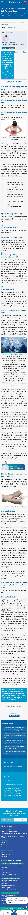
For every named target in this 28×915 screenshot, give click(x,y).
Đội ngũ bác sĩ (4, 844)
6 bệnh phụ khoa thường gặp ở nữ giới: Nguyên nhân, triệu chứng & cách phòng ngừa (15, 735)
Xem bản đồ (4, 867)
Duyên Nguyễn (4, 24)
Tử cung (4, 144)
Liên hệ (2, 852)
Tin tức (2, 846)
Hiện (20, 82)
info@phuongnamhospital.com (14, 784)
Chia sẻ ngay (15, 715)
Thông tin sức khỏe (5, 854)
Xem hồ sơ (11, 48)
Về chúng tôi (4, 842)
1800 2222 (9, 780)
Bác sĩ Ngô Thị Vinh (14, 22)
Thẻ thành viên (4, 856)
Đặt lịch (5, 48)
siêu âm (9, 530)
